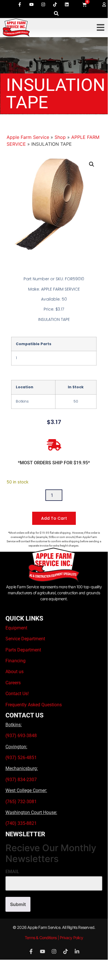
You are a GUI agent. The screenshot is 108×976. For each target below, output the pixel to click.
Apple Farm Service (28, 137)
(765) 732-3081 (21, 801)
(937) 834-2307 (21, 779)
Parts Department (23, 650)
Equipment (16, 628)
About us (14, 671)
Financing (15, 660)
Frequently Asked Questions (33, 704)
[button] (56, 13)
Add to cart (54, 518)
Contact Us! (17, 693)
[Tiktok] (55, 4)
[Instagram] (43, 4)
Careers (13, 682)
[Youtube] (31, 4)
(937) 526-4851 (21, 757)
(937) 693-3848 (21, 735)
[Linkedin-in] (77, 951)
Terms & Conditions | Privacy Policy (54, 937)
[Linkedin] (66, 4)
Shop (60, 137)
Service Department (25, 638)
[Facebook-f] (19, 4)
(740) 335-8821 (21, 823)
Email (12, 871)
